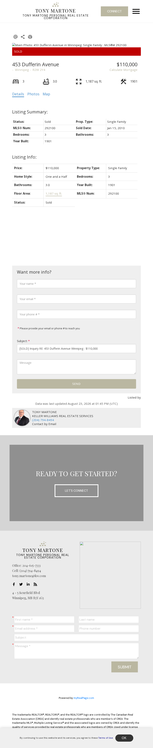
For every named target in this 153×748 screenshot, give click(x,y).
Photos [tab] (33, 94)
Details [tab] (18, 94)
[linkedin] (29, 584)
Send (76, 384)
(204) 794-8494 (43, 420)
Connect (114, 11)
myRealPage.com (84, 698)
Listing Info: (24, 157)
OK (124, 738)
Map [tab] (46, 94)
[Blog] (36, 584)
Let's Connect (76, 491)
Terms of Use (105, 737)
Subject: (22, 341)
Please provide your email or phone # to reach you (49, 328)
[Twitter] (22, 584)
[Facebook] (15, 584)
